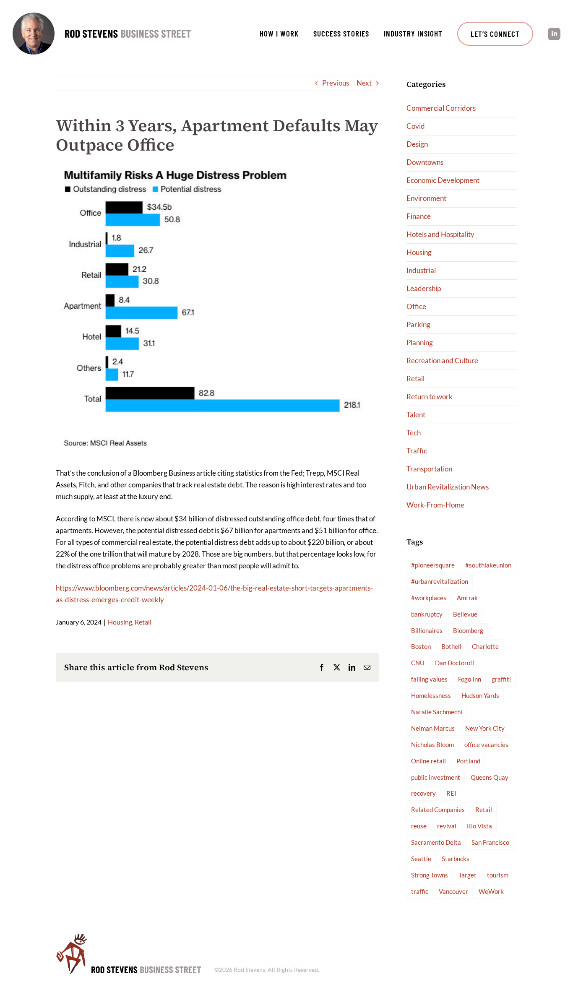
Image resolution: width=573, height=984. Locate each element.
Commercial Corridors (441, 108)
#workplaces (428, 597)
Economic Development (442, 180)
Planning (419, 342)
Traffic (416, 450)
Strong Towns (429, 875)
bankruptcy (427, 614)
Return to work (429, 396)
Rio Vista (479, 826)
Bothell (451, 646)
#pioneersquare (433, 565)
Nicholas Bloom (432, 744)
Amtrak (467, 597)
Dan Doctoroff (454, 662)
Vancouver (453, 891)
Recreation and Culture (442, 360)
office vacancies (486, 744)
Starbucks (455, 858)
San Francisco (490, 842)
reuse (419, 826)
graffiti (501, 679)
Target (467, 875)
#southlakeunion (488, 565)
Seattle (421, 858)
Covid (415, 126)
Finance (418, 216)
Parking (418, 324)
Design (417, 144)
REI (451, 793)
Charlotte (485, 646)
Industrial (421, 270)
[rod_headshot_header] (34, 16)
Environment (426, 198)
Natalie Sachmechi (436, 712)
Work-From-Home (435, 504)
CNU (418, 662)
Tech (413, 432)
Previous (335, 82)
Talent (415, 414)
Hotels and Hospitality (440, 234)
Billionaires (427, 630)
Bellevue (465, 614)
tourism (497, 875)
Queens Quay (489, 777)
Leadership (423, 288)
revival (446, 826)
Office (416, 306)
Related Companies (438, 809)
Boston (421, 646)
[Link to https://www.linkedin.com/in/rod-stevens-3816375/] (554, 34)
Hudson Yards (480, 695)
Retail (143, 622)
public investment (435, 777)
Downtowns (424, 162)
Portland (468, 761)
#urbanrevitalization (439, 581)
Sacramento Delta (436, 842)
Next (364, 82)
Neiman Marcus (433, 728)
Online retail (428, 761)
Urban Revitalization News (447, 486)
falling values (429, 679)
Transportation (429, 468)
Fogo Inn (469, 679)
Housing (120, 622)
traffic (419, 891)
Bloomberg (468, 630)
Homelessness (431, 695)
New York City (485, 728)
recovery (423, 793)
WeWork (491, 891)
